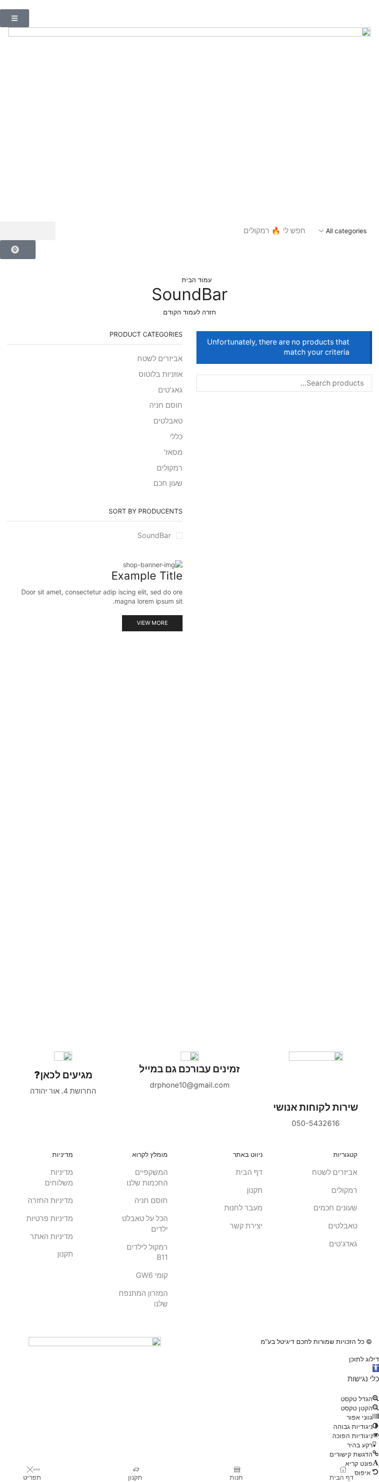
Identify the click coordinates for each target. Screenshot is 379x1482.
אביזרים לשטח (160, 358)
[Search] (27, 231)
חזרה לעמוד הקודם (189, 312)
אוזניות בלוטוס (161, 374)
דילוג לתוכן (364, 1359)
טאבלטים (168, 421)
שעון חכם (168, 483)
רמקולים (170, 468)
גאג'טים (170, 390)
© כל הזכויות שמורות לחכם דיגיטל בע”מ (316, 1341)
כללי (176, 436)
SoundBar (154, 535)
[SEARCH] (205, 383)
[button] (14, 18)
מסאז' (173, 452)
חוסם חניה (166, 405)
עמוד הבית (197, 280)
